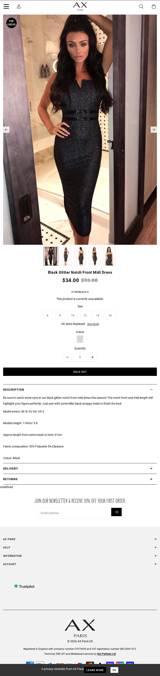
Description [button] (13, 389)
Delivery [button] (10, 468)
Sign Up (116, 512)
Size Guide (93, 324)
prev (6, 130)
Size (80, 306)
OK (114, 670)
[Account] (18, 6)
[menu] (6, 7)
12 (85, 315)
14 (97, 315)
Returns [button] (10, 479)
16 (110, 315)
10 (72, 315)
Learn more (95, 670)
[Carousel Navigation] (80, 130)
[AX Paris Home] (80, 6)
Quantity (80, 348)
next (154, 130)
